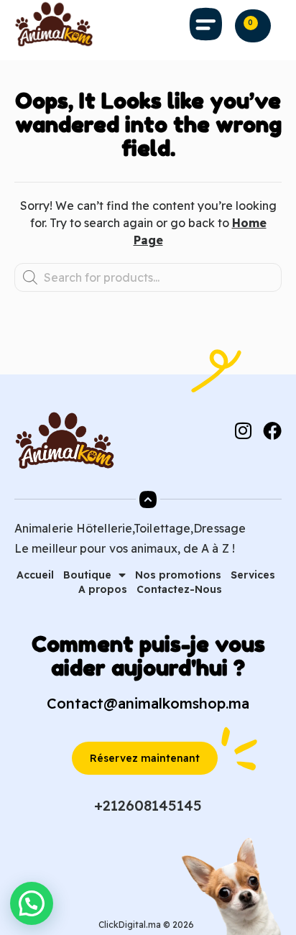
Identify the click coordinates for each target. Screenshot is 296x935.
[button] (206, 24)
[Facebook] (272, 430)
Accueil (35, 574)
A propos (102, 589)
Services (253, 574)
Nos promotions (178, 574)
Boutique (87, 574)
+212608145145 (148, 805)
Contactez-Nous (179, 589)
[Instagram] (242, 430)
